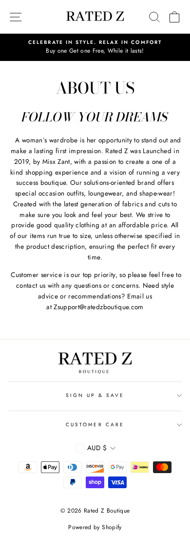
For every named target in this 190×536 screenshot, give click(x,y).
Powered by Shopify (94, 527)
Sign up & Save (95, 395)
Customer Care (95, 424)
